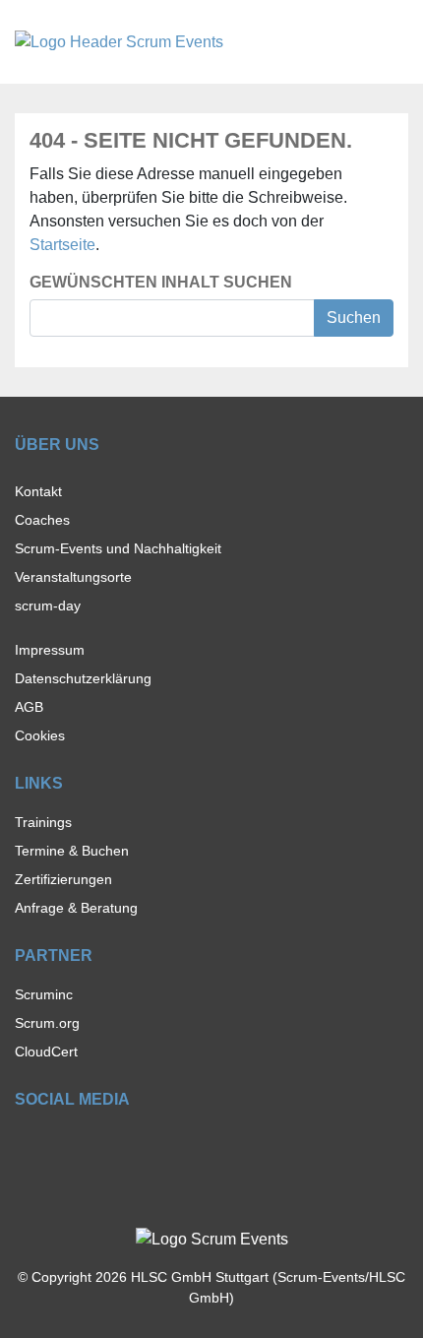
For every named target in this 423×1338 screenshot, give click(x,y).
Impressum (50, 650)
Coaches (42, 520)
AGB (29, 707)
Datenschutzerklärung (83, 678)
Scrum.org (47, 1023)
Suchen (354, 317)
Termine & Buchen (72, 851)
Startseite (62, 244)
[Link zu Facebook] (24, 1145)
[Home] (119, 40)
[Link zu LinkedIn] (93, 1145)
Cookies (40, 735)
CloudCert (46, 1051)
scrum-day (48, 605)
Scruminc (44, 994)
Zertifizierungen (63, 879)
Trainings (43, 822)
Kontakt (38, 491)
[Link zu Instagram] (58, 1145)
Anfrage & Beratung (76, 908)
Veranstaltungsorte (73, 577)
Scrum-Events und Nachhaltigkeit (118, 548)
